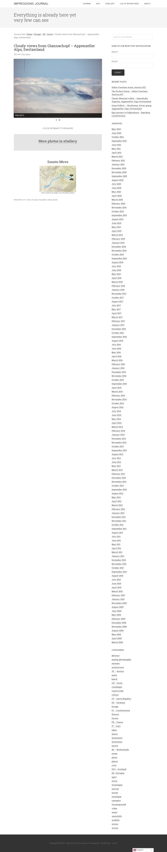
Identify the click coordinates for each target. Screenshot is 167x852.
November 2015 (119, 376)
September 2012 (119, 489)
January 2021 (118, 164)
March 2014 (117, 427)
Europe (35, 200)
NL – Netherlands (120, 749)
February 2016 (118, 364)
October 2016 (118, 332)
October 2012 (118, 485)
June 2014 (116, 415)
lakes (114, 730)
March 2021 (117, 156)
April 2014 (117, 423)
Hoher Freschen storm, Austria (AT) (129, 87)
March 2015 (117, 391)
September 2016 (119, 336)
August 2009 (118, 607)
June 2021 (116, 144)
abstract (116, 655)
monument (117, 738)
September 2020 (119, 176)
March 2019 (117, 235)
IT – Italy (116, 726)
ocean (114, 753)
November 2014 (119, 399)
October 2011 (117, 524)
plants (115, 761)
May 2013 (116, 466)
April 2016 (116, 356)
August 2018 (117, 262)
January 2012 (118, 513)
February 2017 (118, 321)
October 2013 (118, 446)
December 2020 (119, 168)
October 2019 (118, 211)
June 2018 (116, 270)
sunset (115, 792)
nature (49, 200)
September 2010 (119, 571)
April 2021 (116, 152)
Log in (114, 843)
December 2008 (119, 622)
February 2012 (118, 509)
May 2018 (116, 274)
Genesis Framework (90, 843)
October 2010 (118, 568)
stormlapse (117, 785)
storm (114, 781)
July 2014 (116, 411)
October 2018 (118, 254)
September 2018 (119, 258)
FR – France (117, 722)
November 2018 (119, 250)
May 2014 (116, 419)
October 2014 (118, 403)
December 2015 (119, 372)
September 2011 (119, 528)
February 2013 (118, 474)
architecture (118, 667)
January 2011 (118, 556)
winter (115, 824)
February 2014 (118, 430)
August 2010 (117, 575)
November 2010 (119, 564)
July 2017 (116, 305)
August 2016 (117, 340)
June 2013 (116, 462)
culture (115, 694)
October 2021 (118, 137)
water (114, 812)
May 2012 (116, 497)
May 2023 (116, 129)
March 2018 (117, 282)
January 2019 (118, 242)
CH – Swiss (117, 683)
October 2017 (118, 297)
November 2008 (119, 626)
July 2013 (116, 458)
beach (114, 679)
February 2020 (118, 203)
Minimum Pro (72, 843)
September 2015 (119, 383)
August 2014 (117, 407)
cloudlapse (117, 687)
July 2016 (116, 344)
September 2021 (119, 141)
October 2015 (118, 380)
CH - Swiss (27, 200)
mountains (42, 200)
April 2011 (116, 548)
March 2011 (117, 552)
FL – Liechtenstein (121, 710)
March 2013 (117, 470)
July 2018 (116, 266)
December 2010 (119, 560)
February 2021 (118, 160)
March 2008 (117, 642)
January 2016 (118, 368)
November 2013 (119, 442)
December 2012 (119, 477)
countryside (117, 691)
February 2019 (118, 238)
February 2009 (118, 618)
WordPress (106, 843)
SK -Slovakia (118, 773)
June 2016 (116, 348)
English (139, 850)
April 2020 (117, 195)
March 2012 (117, 505)
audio (114, 675)
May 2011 (116, 544)
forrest (115, 718)
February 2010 (118, 595)
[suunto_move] (57, 178)
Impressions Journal (31, 3)
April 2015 (116, 387)
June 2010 (116, 583)
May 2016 (116, 352)
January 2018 (118, 289)
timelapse (116, 796)
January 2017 (118, 325)
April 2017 (117, 313)
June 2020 (116, 188)
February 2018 (118, 285)
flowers (115, 714)
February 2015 (118, 395)
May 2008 (116, 634)
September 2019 (119, 215)
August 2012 (117, 493)
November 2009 (119, 603)
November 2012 (119, 481)
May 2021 (116, 148)
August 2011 (117, 532)
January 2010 (118, 599)
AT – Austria (118, 671)
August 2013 (117, 454)
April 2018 (116, 278)
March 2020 (117, 199)
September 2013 (119, 450)
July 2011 (116, 536)
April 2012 (116, 501)
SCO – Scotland (119, 769)
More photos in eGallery (58, 141)
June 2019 (116, 223)
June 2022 (116, 133)
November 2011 (119, 521)
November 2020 (119, 172)
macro (115, 734)
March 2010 (117, 591)
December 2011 (119, 517)
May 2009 (116, 615)
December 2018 (119, 246)
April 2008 (117, 638)
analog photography (121, 659)
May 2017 (116, 309)
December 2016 (119, 329)
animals (116, 663)
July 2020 (116, 184)
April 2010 (116, 587)
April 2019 (117, 231)
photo (55, 200)
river (114, 765)
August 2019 (117, 219)
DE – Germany (118, 702)
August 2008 (117, 630)
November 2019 (119, 207)
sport (114, 777)
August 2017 (117, 301)
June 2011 (116, 540)
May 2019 (116, 227)
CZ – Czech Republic (121, 698)
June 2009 (117, 611)
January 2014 (118, 434)
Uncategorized (119, 804)
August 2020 (117, 180)
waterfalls (117, 816)
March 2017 (117, 317)
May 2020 (116, 191)
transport (116, 800)
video (114, 808)
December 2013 (119, 438)
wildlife (116, 820)
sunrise (115, 788)
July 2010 (116, 579)
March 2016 (117, 360)
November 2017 (119, 293)
